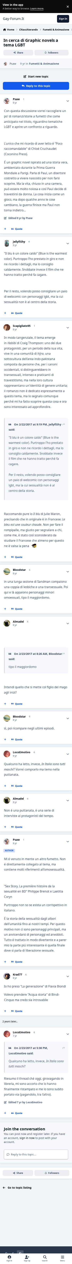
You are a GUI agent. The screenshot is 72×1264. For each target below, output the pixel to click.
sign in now (27, 1138)
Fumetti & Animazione (44, 63)
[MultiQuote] (5, 229)
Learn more (7, 6)
